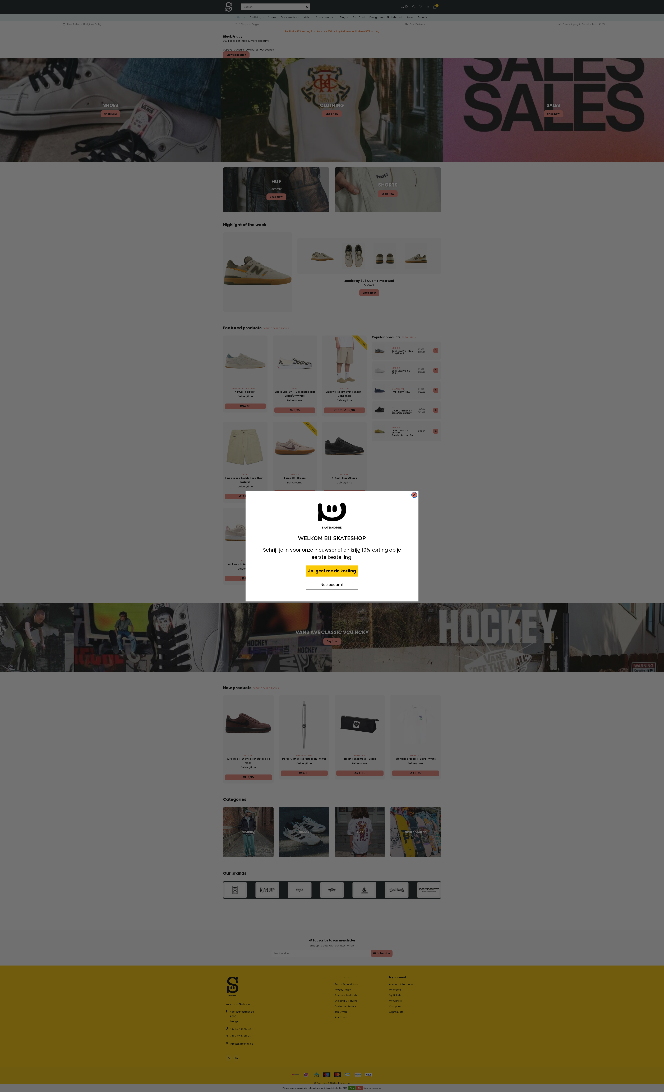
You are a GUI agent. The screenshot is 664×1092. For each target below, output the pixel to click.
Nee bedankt (332, 584)
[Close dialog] (414, 495)
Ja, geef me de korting (332, 571)
